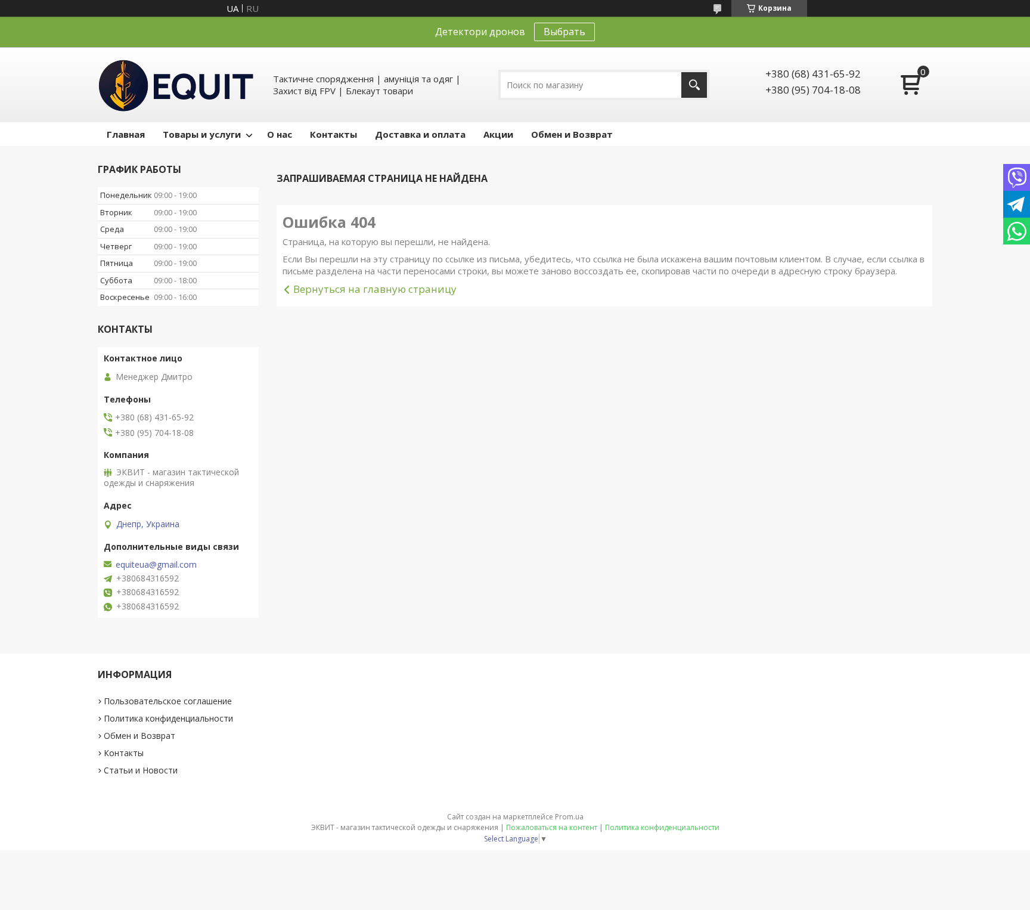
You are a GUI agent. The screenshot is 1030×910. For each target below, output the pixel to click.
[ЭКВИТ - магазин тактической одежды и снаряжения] (176, 84)
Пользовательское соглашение (168, 701)
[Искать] (694, 85)
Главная (126, 134)
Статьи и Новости (141, 770)
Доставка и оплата (420, 134)
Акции (498, 134)
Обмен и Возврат (572, 134)
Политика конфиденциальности (168, 718)
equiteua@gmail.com (156, 564)
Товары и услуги (202, 134)
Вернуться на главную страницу (375, 289)
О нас (279, 134)
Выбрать (564, 31)
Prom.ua (569, 817)
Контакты (333, 134)
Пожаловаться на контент (551, 827)
